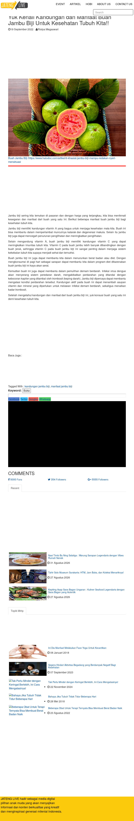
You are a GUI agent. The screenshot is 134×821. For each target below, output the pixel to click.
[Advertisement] (67, 56)
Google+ (33, 399)
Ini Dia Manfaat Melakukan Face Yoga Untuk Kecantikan (77, 647)
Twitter (24, 399)
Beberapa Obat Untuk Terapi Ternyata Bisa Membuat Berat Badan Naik (85, 708)
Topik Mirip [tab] (17, 611)
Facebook (14, 399)
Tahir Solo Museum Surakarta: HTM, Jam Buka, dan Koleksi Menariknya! (86, 572)
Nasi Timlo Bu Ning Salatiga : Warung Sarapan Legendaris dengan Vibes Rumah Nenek (86, 556)
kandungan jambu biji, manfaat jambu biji (48, 386)
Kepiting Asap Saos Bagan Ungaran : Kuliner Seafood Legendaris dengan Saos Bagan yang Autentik (86, 591)
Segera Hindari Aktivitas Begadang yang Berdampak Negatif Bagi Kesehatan (82, 666)
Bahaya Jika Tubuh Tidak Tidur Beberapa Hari (72, 696)
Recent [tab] (15, 488)
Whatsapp (45, 399)
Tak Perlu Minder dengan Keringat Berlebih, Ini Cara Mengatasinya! (83, 682)
